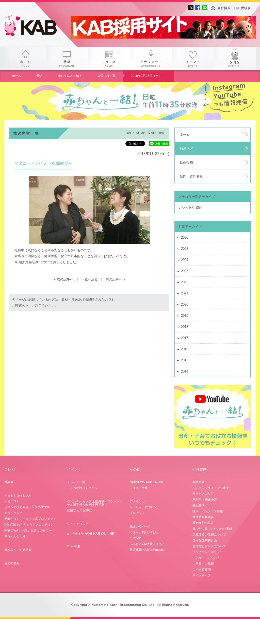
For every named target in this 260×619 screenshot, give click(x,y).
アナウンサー (151, 58)
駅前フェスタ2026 (79, 510)
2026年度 (73, 546)
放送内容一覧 (106, 76)
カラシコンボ (13, 513)
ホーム (25, 58)
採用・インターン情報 (207, 511)
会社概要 (224, 8)
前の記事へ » (115, 279)
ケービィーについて (143, 507)
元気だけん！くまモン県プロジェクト (30, 519)
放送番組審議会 (203, 517)
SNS (235, 58)
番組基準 (198, 505)
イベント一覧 (76, 482)
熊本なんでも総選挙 (18, 550)
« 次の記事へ (63, 279)
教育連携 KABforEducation (148, 550)
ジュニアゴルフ (77, 524)
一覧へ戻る (89, 279)
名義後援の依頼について (209, 534)
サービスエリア (203, 494)
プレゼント (137, 513)
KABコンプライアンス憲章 (210, 488)
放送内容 (186, 148)
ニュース (109, 58)
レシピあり (186, 207)
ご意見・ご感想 (203, 563)
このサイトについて (206, 558)
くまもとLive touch (17, 495)
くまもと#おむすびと (144, 532)
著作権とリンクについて (209, 546)
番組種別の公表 (203, 523)
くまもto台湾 (139, 488)
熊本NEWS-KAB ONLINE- (147, 482)
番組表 (246, 8)
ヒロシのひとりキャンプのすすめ (27, 507)
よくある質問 (201, 569)
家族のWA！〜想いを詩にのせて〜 (28, 530)
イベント (193, 58)
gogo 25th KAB (34, 26)
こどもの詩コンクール (82, 488)
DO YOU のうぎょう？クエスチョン (29, 524)
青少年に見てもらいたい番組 (212, 528)
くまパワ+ (11, 501)
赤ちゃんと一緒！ (70, 76)
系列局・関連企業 (204, 499)
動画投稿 (186, 162)
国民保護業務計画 (204, 540)
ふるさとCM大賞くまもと (147, 544)
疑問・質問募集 (191, 176)
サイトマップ (201, 575)
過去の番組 (12, 563)
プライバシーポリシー (207, 552)
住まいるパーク (140, 526)
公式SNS (136, 538)
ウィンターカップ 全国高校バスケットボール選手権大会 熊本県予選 (95, 503)
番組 (67, 58)
